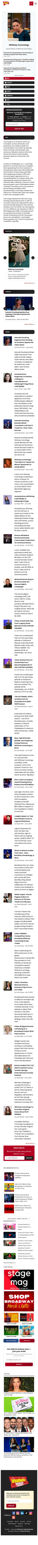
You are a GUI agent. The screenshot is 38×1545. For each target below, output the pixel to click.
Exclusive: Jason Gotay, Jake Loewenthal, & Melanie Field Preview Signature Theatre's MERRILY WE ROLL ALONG (25, 1245)
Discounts (27, 1340)
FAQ (8, 104)
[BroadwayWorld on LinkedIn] (22, 1513)
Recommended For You (11, 1168)
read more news (19, 75)
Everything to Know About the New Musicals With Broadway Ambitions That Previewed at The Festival (18, 1455)
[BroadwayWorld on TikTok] (26, 1513)
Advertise (10, 1521)
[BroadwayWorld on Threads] (30, 1513)
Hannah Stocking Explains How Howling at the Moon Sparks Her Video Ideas (18, 53)
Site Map (27, 1524)
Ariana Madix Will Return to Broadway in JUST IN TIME (18, 1394)
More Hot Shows (11, 1340)
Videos (9, 82)
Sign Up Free (19, 129)
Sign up (19, 1364)
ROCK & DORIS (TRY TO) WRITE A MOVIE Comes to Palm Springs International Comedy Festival (24, 1070)
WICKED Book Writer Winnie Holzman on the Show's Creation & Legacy (26, 1256)
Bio (8, 78)
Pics (8, 87)
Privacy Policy (25, 1531)
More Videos (29, 324)
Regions (20, 1524)
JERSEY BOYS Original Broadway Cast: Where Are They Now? (18, 1434)
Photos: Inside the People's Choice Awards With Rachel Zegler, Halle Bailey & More (18, 276)
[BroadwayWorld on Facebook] (13, 1513)
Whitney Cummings (15, 270)
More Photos (29, 283)
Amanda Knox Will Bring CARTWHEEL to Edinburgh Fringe (24, 498)
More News (29, 1143)
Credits (9, 95)
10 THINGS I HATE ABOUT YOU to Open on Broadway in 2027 (19, 1414)
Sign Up (29, 1158)
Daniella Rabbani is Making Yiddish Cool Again (24, 1227)
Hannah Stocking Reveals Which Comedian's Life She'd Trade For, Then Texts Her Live (17, 69)
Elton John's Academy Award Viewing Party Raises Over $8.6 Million (24, 782)
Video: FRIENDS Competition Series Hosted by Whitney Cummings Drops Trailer (22, 938)
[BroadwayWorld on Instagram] (18, 1513)
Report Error (19, 1526)
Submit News (12, 1524)
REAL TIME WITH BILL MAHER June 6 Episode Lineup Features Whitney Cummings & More (23, 743)
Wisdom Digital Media (25, 1529)
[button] (31, 3)
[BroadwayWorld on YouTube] (13, 1517)
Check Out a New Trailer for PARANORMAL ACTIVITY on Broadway (26, 1235)
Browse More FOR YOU (18, 1219)
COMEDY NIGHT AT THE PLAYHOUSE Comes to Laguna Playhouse (23, 818)
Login (26, 3)
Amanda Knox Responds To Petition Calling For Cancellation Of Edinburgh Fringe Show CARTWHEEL (19, 61)
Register (21, 3)
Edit (8, 100)
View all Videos (9, 1263)
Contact (22, 1521)
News (9, 91)
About (16, 1521)
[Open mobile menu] (36, 3)
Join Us (29, 1521)
